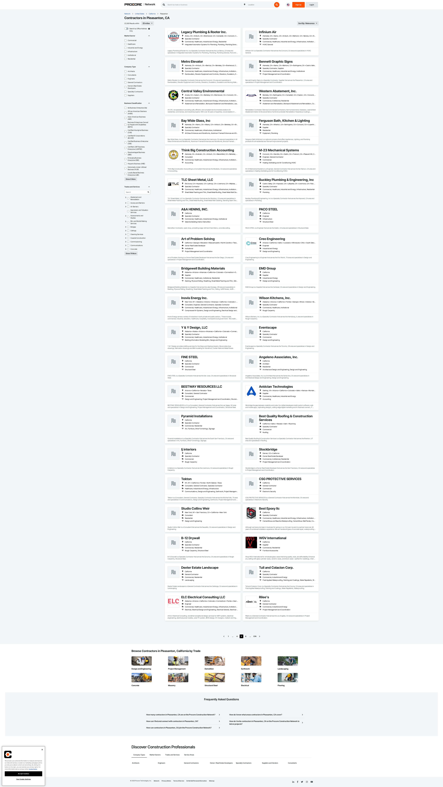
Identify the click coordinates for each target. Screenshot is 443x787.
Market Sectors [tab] (155, 755)
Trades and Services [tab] (172, 755)
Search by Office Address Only (138, 30)
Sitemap (211, 781)
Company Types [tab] (139, 755)
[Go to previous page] (224, 636)
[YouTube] (312, 782)
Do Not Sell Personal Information (196, 781)
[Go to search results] (148, 192)
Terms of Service (178, 781)
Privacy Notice (166, 781)
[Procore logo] (133, 4)
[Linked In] (293, 782)
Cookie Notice (33, 769)
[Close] (42, 749)
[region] (23, 766)
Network (150, 4)
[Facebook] (297, 782)
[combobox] (260, 5)
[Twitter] (302, 782)
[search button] (276, 4)
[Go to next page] (259, 636)
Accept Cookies (23, 774)
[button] (125, 40)
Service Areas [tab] (189, 755)
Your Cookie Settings (23, 779)
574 (254, 636)
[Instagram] (307, 782)
